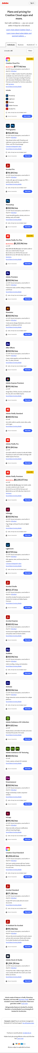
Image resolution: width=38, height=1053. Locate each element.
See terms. (8, 257)
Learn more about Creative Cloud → (19, 30)
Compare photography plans (13, 146)
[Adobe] (5, 3)
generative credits (23, 999)
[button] (13, 1044)
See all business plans (28, 1023)
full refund (13, 71)
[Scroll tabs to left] (1, 44)
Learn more (24, 1003)
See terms (11, 84)
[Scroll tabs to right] (36, 44)
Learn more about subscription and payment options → (19, 34)
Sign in (32, 3)
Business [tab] (20, 45)
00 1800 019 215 (27, 1033)
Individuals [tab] (11, 45)
